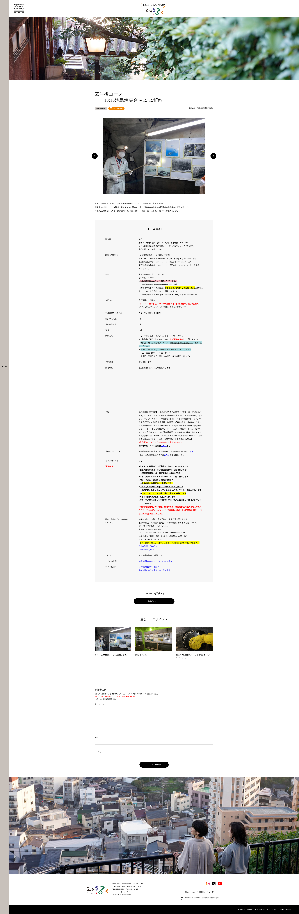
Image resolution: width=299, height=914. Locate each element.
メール (98, 752)
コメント (99, 704)
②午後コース (154, 601)
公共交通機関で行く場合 (149, 566)
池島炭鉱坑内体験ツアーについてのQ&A (156, 561)
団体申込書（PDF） (147, 549)
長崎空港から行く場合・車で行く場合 (154, 570)
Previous (95, 156)
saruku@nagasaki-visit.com (125, 892)
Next (213, 156)
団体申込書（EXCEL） (148, 546)
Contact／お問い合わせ (199, 892)
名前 (97, 737)
